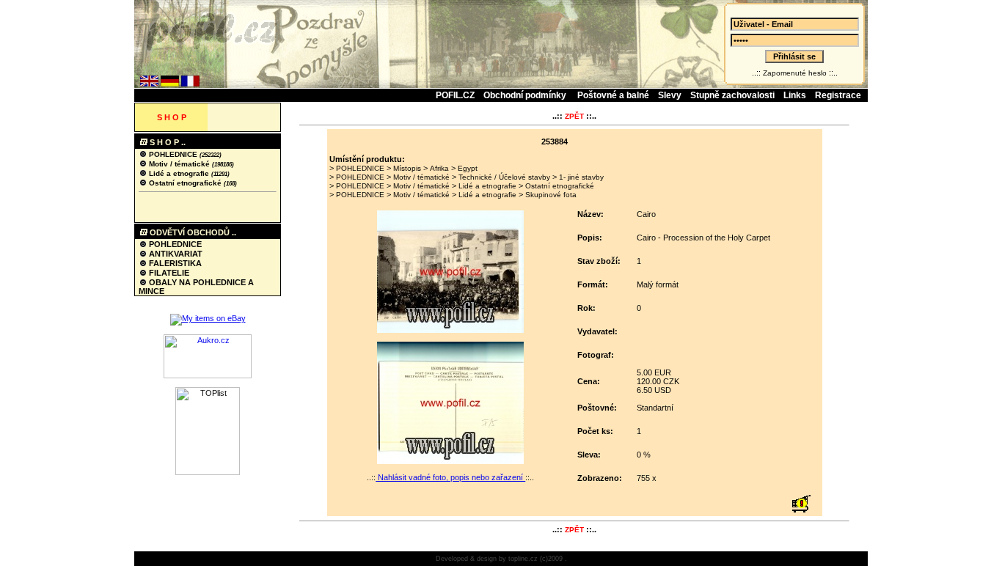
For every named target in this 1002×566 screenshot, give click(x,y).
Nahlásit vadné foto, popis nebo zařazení (450, 477)
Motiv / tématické (179, 164)
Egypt (468, 168)
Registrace (838, 95)
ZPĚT (574, 116)
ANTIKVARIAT (174, 253)
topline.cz (523, 558)
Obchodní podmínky (525, 95)
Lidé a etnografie (179, 173)
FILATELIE (168, 272)
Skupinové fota (551, 195)
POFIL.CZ (455, 95)
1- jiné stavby (581, 177)
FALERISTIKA (174, 263)
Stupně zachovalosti (732, 95)
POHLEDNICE (173, 154)
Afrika (439, 168)
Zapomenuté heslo (795, 73)
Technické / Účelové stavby (504, 177)
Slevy (669, 95)
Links (794, 95)
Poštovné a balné (613, 95)
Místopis (407, 168)
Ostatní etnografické (185, 183)
